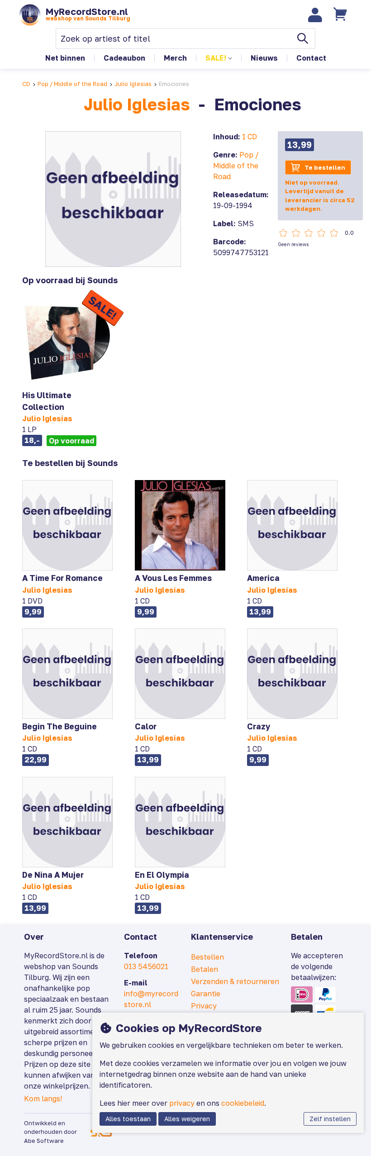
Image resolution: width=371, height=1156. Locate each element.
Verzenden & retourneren (235, 981)
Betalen (204, 969)
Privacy (204, 1005)
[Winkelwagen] (341, 15)
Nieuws (264, 57)
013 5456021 (146, 966)
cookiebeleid (242, 1103)
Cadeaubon (124, 57)
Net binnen (65, 57)
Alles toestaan (128, 1119)
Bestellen (207, 956)
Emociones (174, 83)
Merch (175, 57)
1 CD (249, 136)
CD (26, 83)
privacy (182, 1103)
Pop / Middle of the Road (72, 83)
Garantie (205, 993)
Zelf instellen (330, 1119)
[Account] (315, 15)
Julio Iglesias (133, 83)
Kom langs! (43, 1098)
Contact (311, 57)
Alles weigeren (187, 1119)
